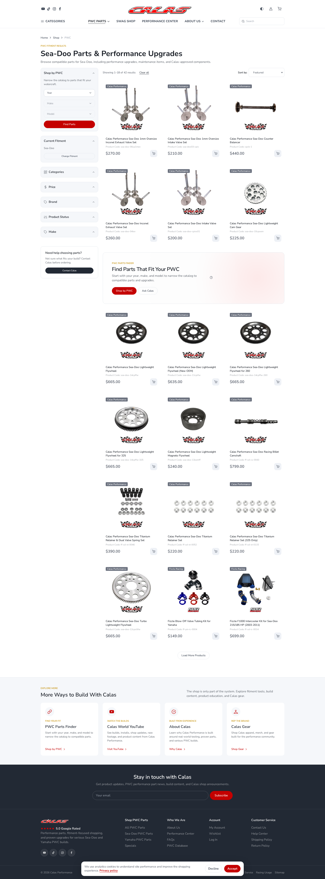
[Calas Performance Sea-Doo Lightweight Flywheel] (131, 337)
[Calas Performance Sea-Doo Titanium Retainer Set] (193, 506)
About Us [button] (192, 21)
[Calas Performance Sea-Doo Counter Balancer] (255, 108)
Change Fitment (69, 156)
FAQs (171, 840)
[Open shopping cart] (279, 8)
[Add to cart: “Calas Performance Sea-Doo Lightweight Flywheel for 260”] (277, 382)
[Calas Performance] (160, 8)
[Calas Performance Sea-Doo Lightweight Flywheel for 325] (131, 422)
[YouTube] (43, 8)
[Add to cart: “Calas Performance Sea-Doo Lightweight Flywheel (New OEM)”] (215, 382)
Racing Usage (264, 872)
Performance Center (160, 21)
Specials (130, 846)
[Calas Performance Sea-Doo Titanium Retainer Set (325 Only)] (255, 506)
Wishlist (215, 834)
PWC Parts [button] (97, 21)
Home (44, 38)
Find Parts (69, 124)
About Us (173, 828)
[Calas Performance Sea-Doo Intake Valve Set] (193, 193)
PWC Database (177, 846)
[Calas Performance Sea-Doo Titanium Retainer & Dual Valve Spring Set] (131, 506)
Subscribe (221, 795)
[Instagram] (54, 8)
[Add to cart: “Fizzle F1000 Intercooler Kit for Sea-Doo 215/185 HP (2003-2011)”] (277, 636)
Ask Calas (148, 291)
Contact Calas (69, 270)
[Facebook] (60, 8)
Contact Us (258, 828)
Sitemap (279, 872)
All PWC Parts (135, 828)
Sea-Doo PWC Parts (139, 834)
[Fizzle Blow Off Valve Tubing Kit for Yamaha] (193, 591)
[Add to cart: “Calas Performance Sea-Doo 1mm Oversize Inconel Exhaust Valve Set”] (153, 153)
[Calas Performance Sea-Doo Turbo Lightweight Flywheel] (131, 591)
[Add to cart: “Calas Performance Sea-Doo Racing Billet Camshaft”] (277, 466)
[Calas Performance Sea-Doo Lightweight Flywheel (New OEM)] (193, 337)
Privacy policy (108, 870)
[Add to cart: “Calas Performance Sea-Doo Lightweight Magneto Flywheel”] (215, 466)
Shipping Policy (261, 840)
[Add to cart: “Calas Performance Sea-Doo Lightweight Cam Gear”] (277, 238)
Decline (213, 869)
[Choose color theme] (261, 8)
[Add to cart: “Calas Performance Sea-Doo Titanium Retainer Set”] (215, 551)
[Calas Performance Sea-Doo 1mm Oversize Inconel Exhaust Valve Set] (131, 108)
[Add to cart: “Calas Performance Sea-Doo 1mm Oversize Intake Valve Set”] (215, 153)
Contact (218, 21)
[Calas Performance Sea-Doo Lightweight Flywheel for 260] (255, 337)
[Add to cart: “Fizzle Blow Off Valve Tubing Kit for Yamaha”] (215, 636)
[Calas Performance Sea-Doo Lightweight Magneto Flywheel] (193, 422)
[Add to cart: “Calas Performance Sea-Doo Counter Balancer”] (277, 153)
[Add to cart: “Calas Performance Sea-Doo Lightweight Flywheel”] (153, 382)
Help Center (259, 834)
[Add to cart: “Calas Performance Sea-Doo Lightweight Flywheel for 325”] (153, 466)
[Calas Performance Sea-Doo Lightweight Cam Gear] (255, 193)
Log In (213, 840)
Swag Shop (125, 21)
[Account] (270, 8)
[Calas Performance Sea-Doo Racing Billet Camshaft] (255, 422)
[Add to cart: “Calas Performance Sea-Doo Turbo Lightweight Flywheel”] (153, 636)
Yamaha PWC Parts (138, 840)
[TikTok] (48, 8)
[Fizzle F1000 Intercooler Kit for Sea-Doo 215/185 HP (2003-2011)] (255, 591)
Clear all (144, 72)
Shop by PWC (124, 291)
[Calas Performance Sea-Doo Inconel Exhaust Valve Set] (131, 193)
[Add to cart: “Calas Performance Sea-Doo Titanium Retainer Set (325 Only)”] (277, 551)
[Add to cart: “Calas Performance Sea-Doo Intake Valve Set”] (215, 238)
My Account (217, 828)
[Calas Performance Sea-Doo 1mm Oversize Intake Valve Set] (193, 108)
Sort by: (242, 72)
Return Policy (260, 846)
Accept (232, 869)
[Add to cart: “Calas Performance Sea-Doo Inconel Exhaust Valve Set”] (153, 238)
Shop (56, 38)
